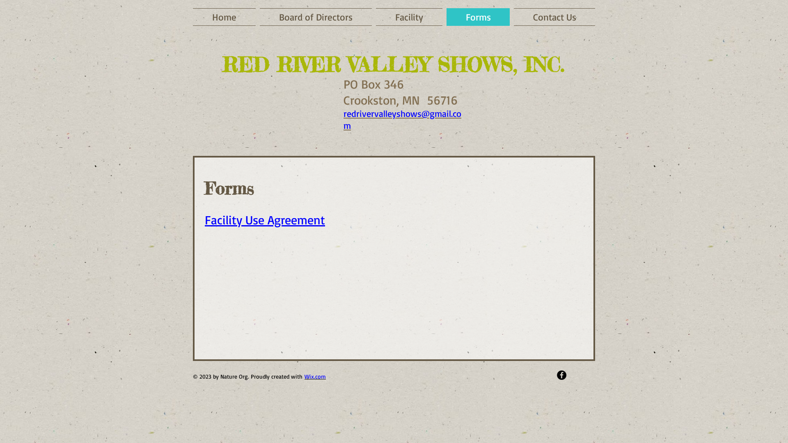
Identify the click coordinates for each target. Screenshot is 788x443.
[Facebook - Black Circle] (561, 375)
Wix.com (315, 376)
